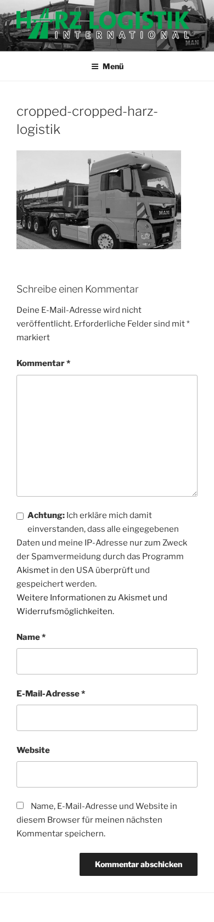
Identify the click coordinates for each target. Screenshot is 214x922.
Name (31, 637)
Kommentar (43, 363)
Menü (113, 66)
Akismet (32, 570)
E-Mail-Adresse (50, 694)
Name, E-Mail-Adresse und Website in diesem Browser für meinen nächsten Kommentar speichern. (96, 820)
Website (33, 750)
